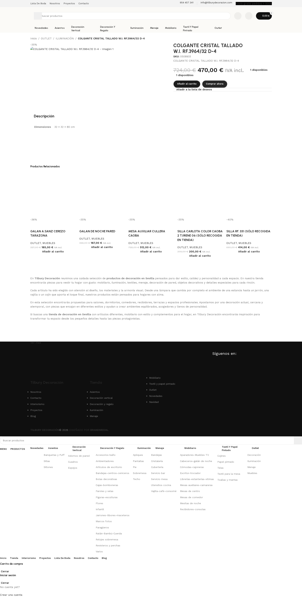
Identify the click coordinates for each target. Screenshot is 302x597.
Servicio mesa (159, 479)
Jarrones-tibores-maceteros (112, 515)
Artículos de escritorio (109, 467)
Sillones (48, 467)
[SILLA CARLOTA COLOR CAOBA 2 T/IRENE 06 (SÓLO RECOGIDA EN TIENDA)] (200, 194)
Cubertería (157, 467)
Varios (99, 551)
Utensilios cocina (161, 485)
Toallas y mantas (227, 479)
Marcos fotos (104, 521)
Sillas (47, 461)
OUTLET (35, 243)
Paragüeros (102, 527)
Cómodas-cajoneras (192, 467)
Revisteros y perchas (108, 545)
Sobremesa (139, 473)
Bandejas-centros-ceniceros (112, 473)
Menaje (251, 467)
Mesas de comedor (191, 497)
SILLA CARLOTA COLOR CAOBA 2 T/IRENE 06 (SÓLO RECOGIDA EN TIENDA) (200, 235)
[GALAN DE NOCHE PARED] (102, 194)
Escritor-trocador (190, 473)
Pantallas (138, 461)
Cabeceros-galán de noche (196, 461)
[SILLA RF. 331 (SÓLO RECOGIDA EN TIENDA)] (249, 194)
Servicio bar (158, 473)
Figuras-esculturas (107, 497)
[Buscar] (38, 16)
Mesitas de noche (190, 503)
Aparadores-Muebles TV (194, 454)
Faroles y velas (104, 491)
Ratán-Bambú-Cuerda (109, 533)
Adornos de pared (79, 455)
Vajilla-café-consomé (163, 491)
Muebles (252, 473)
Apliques (138, 454)
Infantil (100, 509)
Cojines (221, 455)
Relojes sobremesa (107, 539)
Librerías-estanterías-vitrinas (197, 479)
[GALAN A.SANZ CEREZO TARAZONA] (53, 194)
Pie (134, 467)
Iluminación (254, 461)
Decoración (254, 454)
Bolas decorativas (106, 479)
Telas (220, 467)
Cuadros (73, 461)
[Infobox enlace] (184, 3)
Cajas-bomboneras (107, 485)
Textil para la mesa (228, 473)
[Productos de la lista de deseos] (237, 15)
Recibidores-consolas (193, 509)
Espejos (72, 467)
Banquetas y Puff (54, 454)
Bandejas (156, 454)
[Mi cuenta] (248, 15)
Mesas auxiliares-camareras (196, 485)
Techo (136, 479)
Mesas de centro (190, 491)
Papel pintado (225, 461)
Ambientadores (105, 461)
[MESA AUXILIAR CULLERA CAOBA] (151, 194)
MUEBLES (48, 243)
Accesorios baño (105, 454)
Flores (99, 503)
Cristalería (157, 461)
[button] (53, 251)
